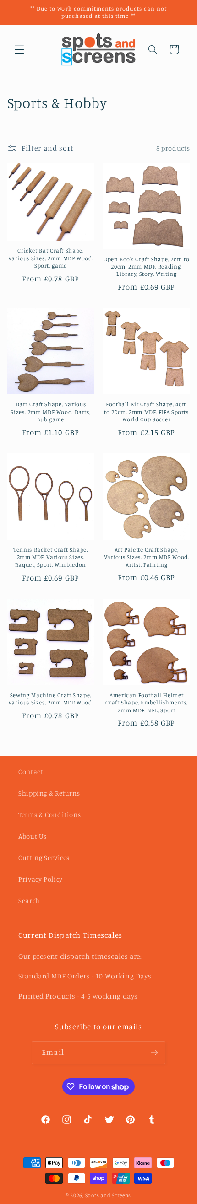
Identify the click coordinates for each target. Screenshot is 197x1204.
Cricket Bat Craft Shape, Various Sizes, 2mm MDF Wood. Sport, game (50, 258)
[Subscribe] (153, 1052)
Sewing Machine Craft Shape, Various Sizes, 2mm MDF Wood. (50, 699)
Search (29, 900)
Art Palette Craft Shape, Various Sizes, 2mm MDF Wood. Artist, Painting (146, 557)
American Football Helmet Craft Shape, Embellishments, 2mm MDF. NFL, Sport (146, 703)
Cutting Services (44, 857)
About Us (32, 836)
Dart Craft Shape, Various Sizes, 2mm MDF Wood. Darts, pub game (50, 412)
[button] (19, 49)
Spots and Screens (108, 1195)
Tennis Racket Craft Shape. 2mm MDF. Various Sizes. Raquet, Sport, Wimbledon (50, 557)
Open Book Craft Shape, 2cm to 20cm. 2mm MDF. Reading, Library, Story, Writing (146, 267)
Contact (30, 771)
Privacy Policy (40, 879)
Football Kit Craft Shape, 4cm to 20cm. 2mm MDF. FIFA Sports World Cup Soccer (146, 412)
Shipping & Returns (49, 793)
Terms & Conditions (49, 814)
